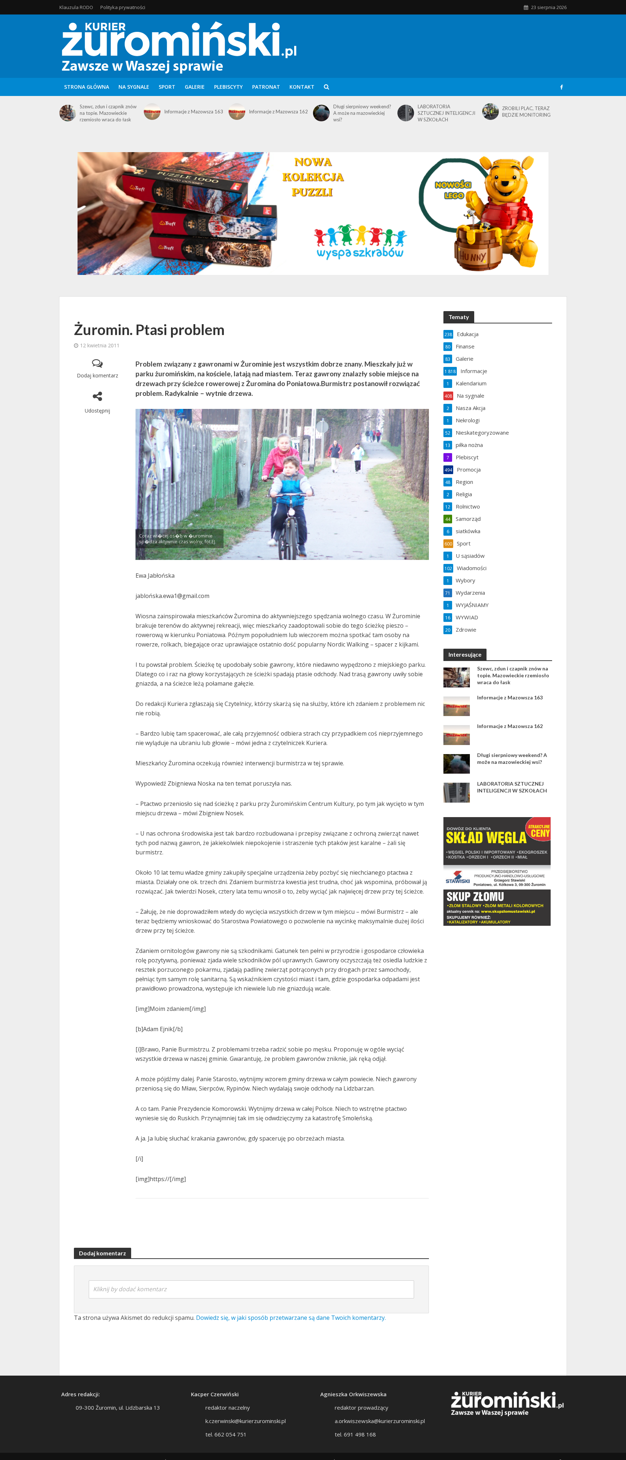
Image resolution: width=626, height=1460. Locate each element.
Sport (167, 86)
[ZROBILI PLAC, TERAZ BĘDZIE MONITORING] (490, 111)
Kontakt (301, 86)
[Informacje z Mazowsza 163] (152, 111)
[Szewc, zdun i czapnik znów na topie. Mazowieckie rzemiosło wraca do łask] (67, 113)
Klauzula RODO (76, 7)
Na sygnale (133, 86)
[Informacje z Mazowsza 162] (237, 111)
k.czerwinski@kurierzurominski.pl (245, 1421)
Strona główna (86, 86)
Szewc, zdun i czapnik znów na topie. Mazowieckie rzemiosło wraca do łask (108, 113)
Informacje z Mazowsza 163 (193, 111)
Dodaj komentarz (97, 375)
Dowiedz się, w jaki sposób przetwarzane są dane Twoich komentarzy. (291, 1318)
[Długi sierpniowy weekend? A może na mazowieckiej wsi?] (321, 113)
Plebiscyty (228, 86)
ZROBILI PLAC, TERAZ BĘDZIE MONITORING (526, 111)
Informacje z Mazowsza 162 (278, 111)
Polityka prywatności (122, 7)
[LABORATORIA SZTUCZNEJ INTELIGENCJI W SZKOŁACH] (405, 113)
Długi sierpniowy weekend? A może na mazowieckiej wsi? (362, 113)
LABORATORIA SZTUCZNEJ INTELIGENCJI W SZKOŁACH (446, 113)
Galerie (195, 86)
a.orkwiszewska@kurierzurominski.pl (380, 1421)
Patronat (266, 86)
